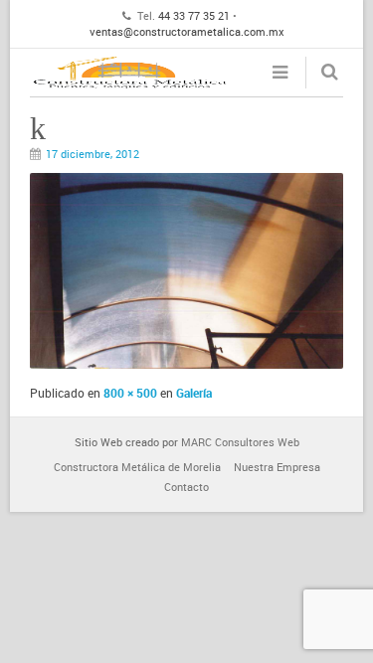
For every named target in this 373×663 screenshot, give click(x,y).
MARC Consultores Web (240, 441)
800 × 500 (130, 393)
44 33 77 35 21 (194, 15)
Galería (194, 393)
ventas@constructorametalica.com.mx (187, 31)
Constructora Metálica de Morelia (137, 466)
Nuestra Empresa (277, 466)
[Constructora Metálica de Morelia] (129, 72)
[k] (186, 363)
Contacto (186, 486)
